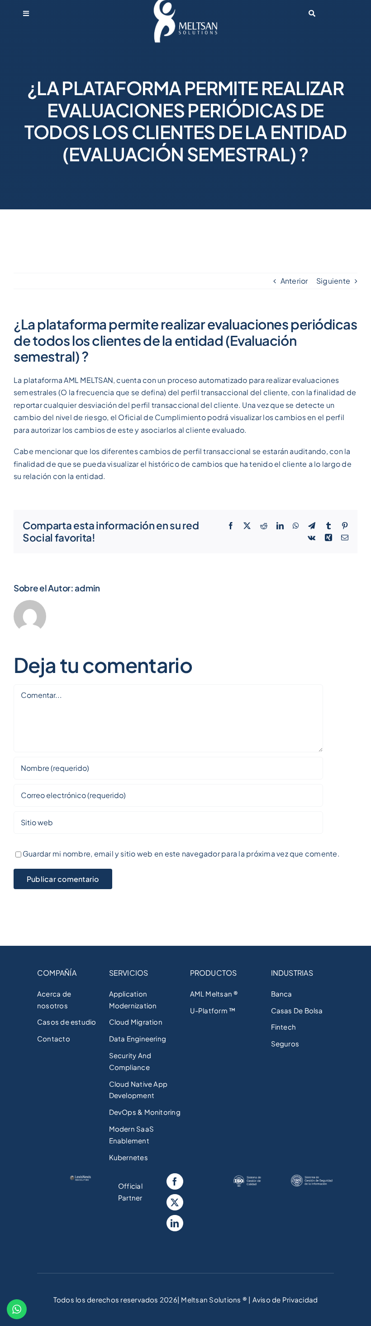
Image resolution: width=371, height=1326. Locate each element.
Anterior (294, 281)
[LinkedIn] (174, 1223)
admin (87, 587)
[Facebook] (174, 1181)
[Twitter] (174, 1202)
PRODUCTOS (213, 973)
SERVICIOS (128, 973)
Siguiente (333, 281)
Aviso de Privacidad (284, 1299)
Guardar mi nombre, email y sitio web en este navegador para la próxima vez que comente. (181, 853)
